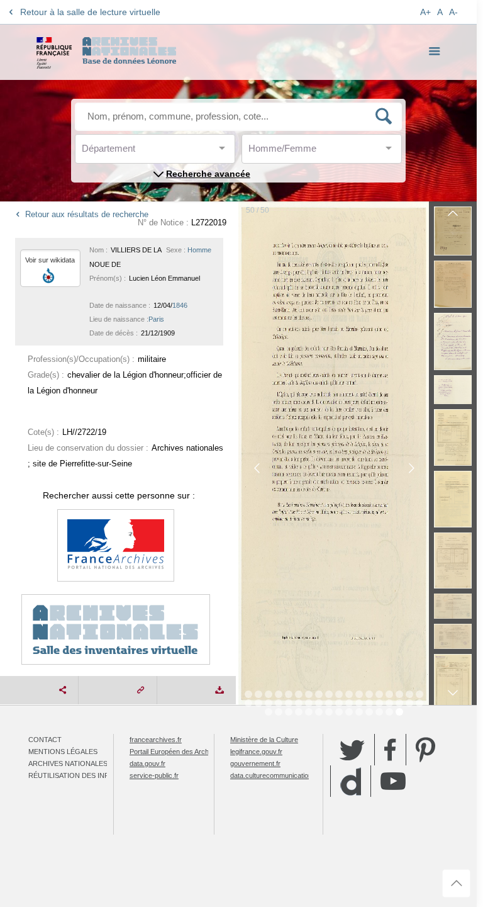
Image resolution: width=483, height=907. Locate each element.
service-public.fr (154, 775)
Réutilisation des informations (89, 775)
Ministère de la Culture (264, 739)
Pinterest (425, 749)
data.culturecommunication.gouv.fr (282, 775)
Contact (45, 739)
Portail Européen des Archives (175, 751)
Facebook (390, 749)
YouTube (393, 781)
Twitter (352, 749)
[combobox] (138, 152)
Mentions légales (62, 751)
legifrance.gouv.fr (256, 751)
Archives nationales (68, 763)
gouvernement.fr (255, 763)
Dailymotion (350, 781)
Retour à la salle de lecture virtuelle (90, 12)
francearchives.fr (156, 739)
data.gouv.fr (147, 763)
